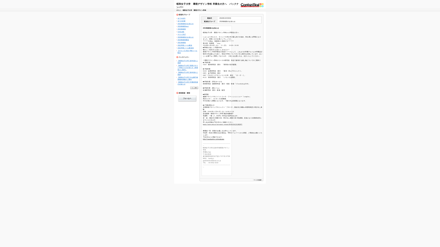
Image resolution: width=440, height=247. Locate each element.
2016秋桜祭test (183, 26)
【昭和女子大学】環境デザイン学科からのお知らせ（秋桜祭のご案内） (188, 68)
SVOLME (181, 32)
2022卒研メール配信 (185, 45)
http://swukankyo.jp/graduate (213, 139)
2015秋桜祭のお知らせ (186, 24)
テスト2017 (182, 34)
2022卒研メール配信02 (186, 48)
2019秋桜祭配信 (183, 40)
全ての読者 (181, 21)
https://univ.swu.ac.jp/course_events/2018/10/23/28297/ (222, 124)
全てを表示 (181, 18)
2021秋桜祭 (182, 42)
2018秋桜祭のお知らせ (186, 37)
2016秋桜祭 (182, 29)
